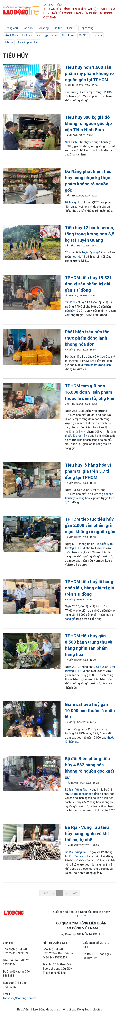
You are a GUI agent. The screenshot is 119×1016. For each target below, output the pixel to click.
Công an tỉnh (81, 856)
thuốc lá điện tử (75, 435)
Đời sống (43, 28)
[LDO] (32, 82)
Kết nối (97, 35)
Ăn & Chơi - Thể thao (18, 35)
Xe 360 (83, 35)
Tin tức (58, 28)
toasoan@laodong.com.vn (19, 998)
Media (9, 42)
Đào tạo (27, 28)
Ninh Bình (71, 142)
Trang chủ (11, 28)
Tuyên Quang (90, 252)
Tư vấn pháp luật (28, 42)
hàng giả (70, 619)
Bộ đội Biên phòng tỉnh (84, 794)
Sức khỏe (68, 35)
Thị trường (86, 28)
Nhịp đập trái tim (47, 35)
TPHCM (107, 92)
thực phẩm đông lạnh (97, 365)
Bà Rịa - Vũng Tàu (76, 789)
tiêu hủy (76, 256)
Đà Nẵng (70, 202)
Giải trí (71, 28)
